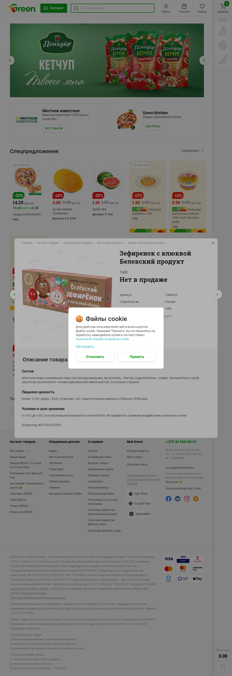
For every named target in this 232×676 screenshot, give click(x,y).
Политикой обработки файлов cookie (102, 339)
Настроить (85, 346)
